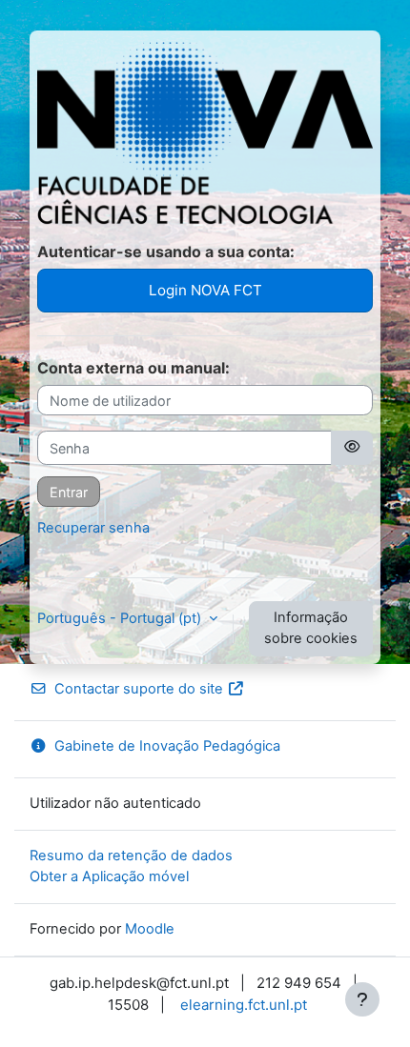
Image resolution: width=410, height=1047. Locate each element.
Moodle (149, 928)
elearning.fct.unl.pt (243, 1005)
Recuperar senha (93, 527)
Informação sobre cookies (311, 628)
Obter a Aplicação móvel (109, 876)
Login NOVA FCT (205, 290)
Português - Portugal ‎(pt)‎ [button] (121, 618)
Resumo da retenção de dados (131, 855)
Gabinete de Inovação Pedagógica (167, 746)
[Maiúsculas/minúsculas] (352, 448)
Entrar (69, 492)
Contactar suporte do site (138, 688)
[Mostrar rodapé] (362, 999)
